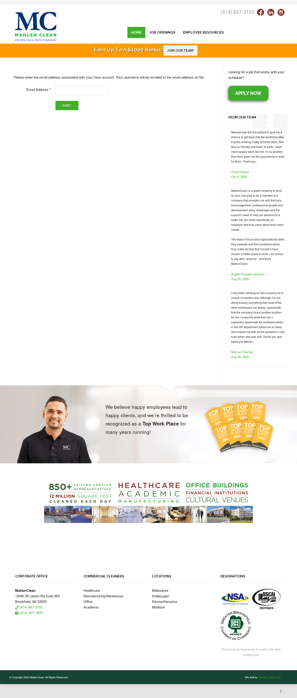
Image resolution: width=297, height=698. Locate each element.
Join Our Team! (180, 50)
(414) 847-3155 (237, 12)
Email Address (38, 89)
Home (136, 32)
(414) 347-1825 (30, 612)
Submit (66, 105)
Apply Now (248, 93)
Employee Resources (203, 32)
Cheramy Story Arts (269, 677)
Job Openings (162, 32)
